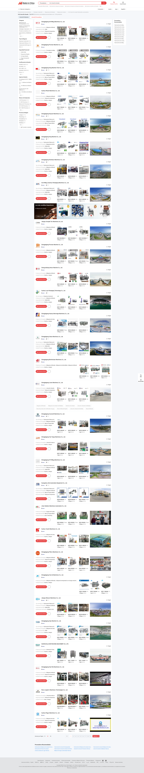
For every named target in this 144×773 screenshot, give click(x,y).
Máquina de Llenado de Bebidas (55, 405)
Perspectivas (98, 760)
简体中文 (37, 762)
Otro (21, 47)
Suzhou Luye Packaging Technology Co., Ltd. (53, 290)
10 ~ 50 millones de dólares (25, 92)
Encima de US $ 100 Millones (23, 89)
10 (44, 736)
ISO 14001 (22, 68)
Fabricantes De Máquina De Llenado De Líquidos (44, 747)
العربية (87, 762)
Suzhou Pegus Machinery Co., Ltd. (50, 713)
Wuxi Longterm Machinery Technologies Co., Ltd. (54, 690)
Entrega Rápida (24, 56)
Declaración (47, 760)
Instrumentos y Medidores (25, 33)
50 (50, 736)
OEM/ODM (23, 52)
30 (47, 736)
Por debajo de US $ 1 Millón (25, 80)
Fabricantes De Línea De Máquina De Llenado (102, 747)
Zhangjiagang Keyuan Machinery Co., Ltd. (52, 114)
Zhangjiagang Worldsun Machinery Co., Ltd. (53, 160)
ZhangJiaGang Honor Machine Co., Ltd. (52, 267)
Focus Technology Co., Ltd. (69, 765)
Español (56, 762)
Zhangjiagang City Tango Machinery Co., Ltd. (53, 437)
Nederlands (92, 762)
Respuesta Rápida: (40, 31)
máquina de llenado (41, 405)
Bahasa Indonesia (119, 762)
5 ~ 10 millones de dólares (25, 86)
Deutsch (61, 762)
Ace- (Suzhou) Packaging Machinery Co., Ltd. (55, 183)
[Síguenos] (103, 760)
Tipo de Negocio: (39, 73)
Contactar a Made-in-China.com (78, 760)
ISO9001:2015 (23, 64)
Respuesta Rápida (25, 54)
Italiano (71, 762)
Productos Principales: (41, 27)
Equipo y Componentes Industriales (24, 26)
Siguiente (95, 736)
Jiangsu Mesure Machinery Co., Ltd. (51, 598)
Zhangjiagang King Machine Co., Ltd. (51, 137)
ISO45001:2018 (24, 70)
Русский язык (78, 762)
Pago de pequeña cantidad (24, 58)
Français (51, 762)
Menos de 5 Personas (25, 104)
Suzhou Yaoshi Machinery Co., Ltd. (50, 529)
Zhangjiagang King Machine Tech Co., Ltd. (52, 68)
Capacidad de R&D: (40, 29)
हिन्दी (97, 762)
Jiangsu (22, 115)
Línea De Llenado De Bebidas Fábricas (101, 748)
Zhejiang (22, 122)
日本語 (46, 762)
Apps (116, 9)
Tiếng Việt (112, 762)
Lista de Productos (24, 17)
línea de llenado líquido (62, 408)
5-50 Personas (24, 100)
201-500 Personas (24, 106)
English (31, 762)
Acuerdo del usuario (56, 760)
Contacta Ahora (42, 37)
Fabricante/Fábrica (25, 43)
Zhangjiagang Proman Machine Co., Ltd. (52, 45)
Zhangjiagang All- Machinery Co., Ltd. (53, 21)
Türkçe (106, 762)
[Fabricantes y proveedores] (26, 3)
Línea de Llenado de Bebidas (84, 405)
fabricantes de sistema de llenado (91, 6)
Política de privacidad (65, 760)
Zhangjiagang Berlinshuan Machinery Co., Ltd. (53, 359)
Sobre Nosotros (41, 760)
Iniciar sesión (123, 4)
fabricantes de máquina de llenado (57, 6)
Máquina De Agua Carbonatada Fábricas (62, 750)
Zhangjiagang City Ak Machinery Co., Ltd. (52, 575)
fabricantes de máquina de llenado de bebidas (74, 6)
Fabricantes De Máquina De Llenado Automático (83, 747)
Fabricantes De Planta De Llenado (42, 748)
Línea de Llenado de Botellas (76, 408)
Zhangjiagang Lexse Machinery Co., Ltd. (52, 382)
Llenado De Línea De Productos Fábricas (82, 748)
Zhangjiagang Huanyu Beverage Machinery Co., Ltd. (55, 313)
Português (66, 762)
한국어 (83, 762)
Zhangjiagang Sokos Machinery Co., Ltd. (52, 336)
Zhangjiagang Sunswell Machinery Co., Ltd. (53, 414)
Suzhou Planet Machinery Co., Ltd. (50, 91)
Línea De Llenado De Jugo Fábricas (42, 750)
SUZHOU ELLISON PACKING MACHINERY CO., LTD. (55, 644)
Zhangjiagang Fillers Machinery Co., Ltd (52, 552)
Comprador (100, 9)
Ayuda (109, 9)
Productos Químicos (25, 31)
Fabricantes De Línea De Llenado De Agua (124, 27)
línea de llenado (89, 408)
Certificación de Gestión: (41, 125)
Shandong (22, 117)
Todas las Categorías (25, 9)
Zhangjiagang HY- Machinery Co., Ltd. (53, 460)
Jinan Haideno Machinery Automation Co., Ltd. (53, 506)
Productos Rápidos (90, 760)
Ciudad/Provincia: (40, 33)
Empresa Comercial (25, 41)
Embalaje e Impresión (25, 29)
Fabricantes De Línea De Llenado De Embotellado (63, 748)
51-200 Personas (24, 102)
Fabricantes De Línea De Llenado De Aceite (124, 33)
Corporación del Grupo (25, 45)
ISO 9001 (22, 66)
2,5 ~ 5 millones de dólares (25, 83)
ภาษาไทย (102, 762)
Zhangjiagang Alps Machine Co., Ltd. (51, 621)
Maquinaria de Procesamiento (24, 23)
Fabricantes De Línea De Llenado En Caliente (124, 35)
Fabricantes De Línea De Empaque (122, 40)
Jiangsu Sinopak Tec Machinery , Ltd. (52, 221)
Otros (21, 72)
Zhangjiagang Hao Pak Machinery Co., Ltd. (52, 667)
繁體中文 (42, 762)
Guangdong (23, 118)
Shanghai (22, 120)
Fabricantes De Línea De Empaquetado (62, 747)
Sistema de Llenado (70, 405)
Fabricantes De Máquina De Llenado (122, 42)
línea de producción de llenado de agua (45, 408)
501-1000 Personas (24, 108)
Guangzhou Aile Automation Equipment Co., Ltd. (54, 483)
